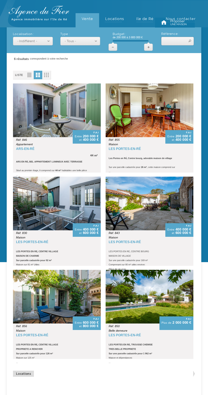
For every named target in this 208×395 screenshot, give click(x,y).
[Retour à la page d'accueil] (39, 19)
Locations (114, 19)
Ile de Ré (145, 19)
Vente (87, 19)
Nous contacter (181, 19)
